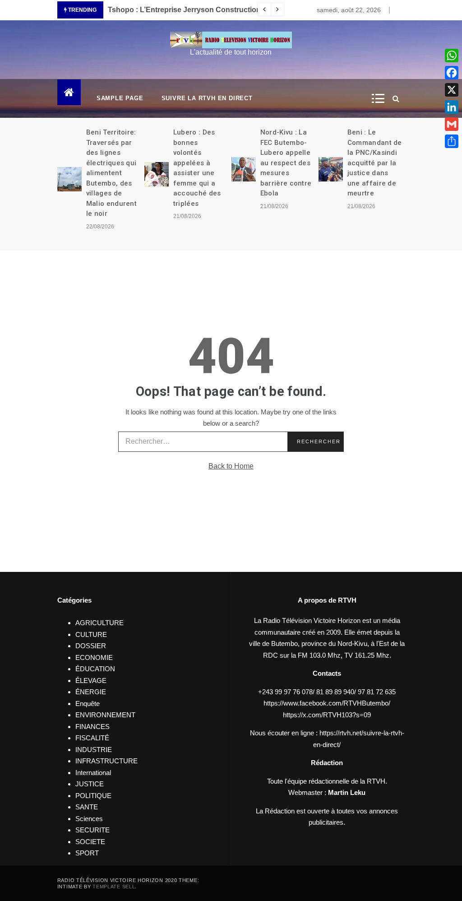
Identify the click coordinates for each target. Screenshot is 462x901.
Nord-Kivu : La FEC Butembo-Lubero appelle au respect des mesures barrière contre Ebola (286, 162)
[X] (451, 89)
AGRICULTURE (99, 623)
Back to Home (231, 466)
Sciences (89, 818)
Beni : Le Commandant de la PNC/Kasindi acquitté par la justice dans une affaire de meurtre (374, 162)
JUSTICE (89, 784)
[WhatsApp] (451, 55)
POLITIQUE (93, 795)
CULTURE (91, 634)
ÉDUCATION (95, 669)
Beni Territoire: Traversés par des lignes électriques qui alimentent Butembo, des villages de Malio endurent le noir (111, 173)
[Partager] (451, 141)
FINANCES (92, 726)
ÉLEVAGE (90, 680)
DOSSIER (90, 646)
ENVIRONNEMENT (105, 715)
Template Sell (113, 886)
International (93, 772)
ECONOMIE (94, 657)
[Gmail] (451, 124)
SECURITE (92, 830)
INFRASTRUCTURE (106, 761)
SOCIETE (90, 841)
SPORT (87, 853)
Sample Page (120, 98)
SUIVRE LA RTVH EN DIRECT (207, 98)
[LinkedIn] (451, 107)
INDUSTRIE (93, 749)
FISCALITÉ (92, 738)
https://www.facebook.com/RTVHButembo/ (326, 703)
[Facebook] (451, 72)
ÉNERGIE (90, 692)
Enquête (87, 703)
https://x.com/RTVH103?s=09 (327, 715)
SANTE (86, 807)
